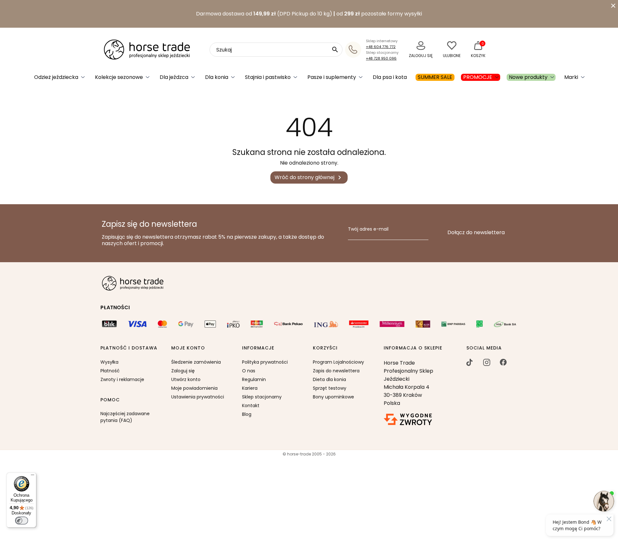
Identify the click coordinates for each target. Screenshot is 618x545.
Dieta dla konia (329, 379)
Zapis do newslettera (336, 371)
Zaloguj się (183, 371)
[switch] (21, 520)
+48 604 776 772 (381, 46)
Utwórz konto (186, 379)
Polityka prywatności (265, 362)
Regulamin (254, 379)
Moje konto (188, 348)
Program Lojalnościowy (338, 362)
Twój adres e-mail (368, 229)
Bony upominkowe (333, 397)
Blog (246, 414)
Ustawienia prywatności (197, 397)
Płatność (110, 371)
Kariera (250, 388)
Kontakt (250, 405)
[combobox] (276, 50)
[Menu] (32, 476)
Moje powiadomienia (194, 388)
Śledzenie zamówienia (196, 362)
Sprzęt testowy (329, 388)
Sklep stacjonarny (262, 397)
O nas (248, 371)
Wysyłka (109, 362)
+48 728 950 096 (381, 58)
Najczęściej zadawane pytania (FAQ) (125, 417)
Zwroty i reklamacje (122, 379)
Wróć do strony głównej (309, 178)
